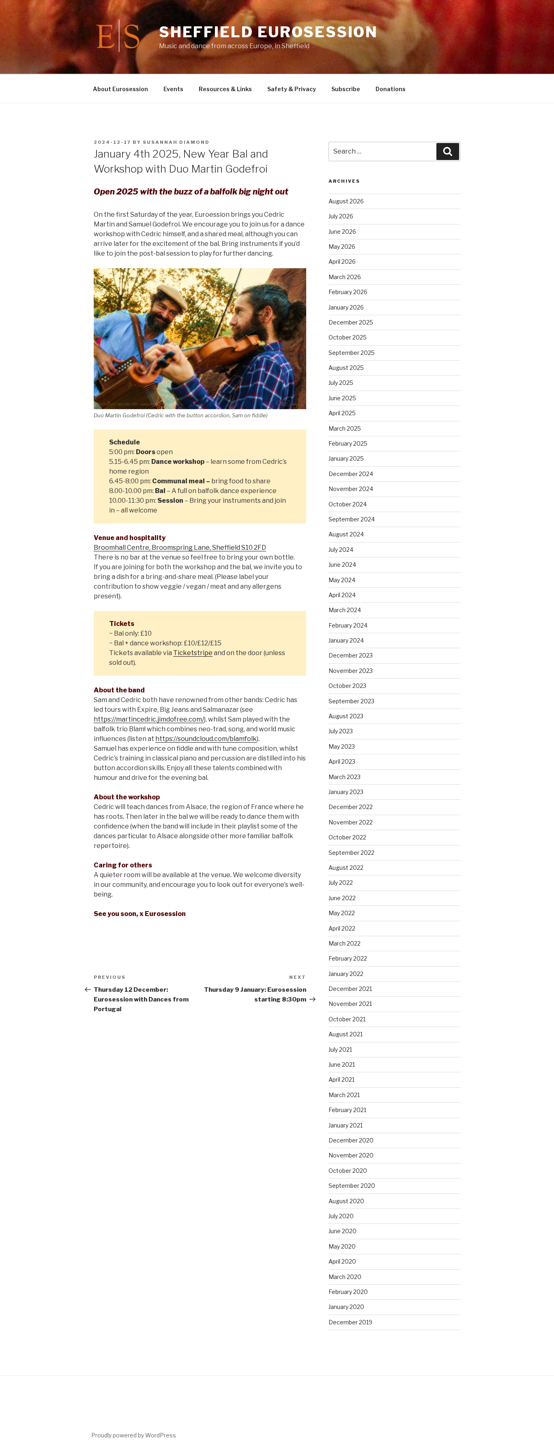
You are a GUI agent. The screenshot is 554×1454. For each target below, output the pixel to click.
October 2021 (347, 1019)
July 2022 (341, 882)
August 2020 (346, 1201)
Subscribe (345, 88)
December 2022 (351, 806)
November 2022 (351, 822)
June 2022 (342, 898)
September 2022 (351, 852)
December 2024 (351, 473)
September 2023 (351, 701)
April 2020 (342, 1261)
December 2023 (351, 655)
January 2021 (346, 1125)
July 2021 (340, 1049)
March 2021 (344, 1094)
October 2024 (348, 504)
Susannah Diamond (176, 142)
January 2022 (346, 973)
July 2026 (341, 216)
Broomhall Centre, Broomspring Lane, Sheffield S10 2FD (180, 547)
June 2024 (342, 564)
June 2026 (342, 231)
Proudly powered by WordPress (133, 1435)
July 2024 (341, 549)
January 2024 (346, 640)
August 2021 (346, 1034)
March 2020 (345, 1276)
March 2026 (345, 276)
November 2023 (351, 670)
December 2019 (350, 1322)
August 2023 (346, 716)
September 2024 (352, 519)
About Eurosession (120, 88)
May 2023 (342, 746)
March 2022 (345, 943)
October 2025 (348, 337)
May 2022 (342, 913)
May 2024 (342, 579)
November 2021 (350, 1003)
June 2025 (342, 398)
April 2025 (342, 413)
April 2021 (341, 1079)
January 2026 (346, 307)
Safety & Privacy (291, 88)
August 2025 (346, 367)
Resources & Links (225, 88)
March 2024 (345, 609)
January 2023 (346, 791)
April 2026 (342, 261)
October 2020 (348, 1170)
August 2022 (346, 867)
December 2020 (351, 1140)
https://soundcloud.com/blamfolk (206, 739)
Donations (391, 88)
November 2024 (351, 488)
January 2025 (346, 458)
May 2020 (342, 1246)
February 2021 (347, 1109)
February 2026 (348, 291)
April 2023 (342, 761)
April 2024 (342, 594)
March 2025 (345, 428)
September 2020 (352, 1185)
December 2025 (351, 322)
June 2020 (342, 1231)
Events (173, 88)
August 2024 (346, 534)
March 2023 (345, 776)
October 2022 (347, 837)
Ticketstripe (193, 653)
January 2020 (346, 1306)
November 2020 (351, 1155)
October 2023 (347, 685)
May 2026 (342, 246)
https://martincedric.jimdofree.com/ (149, 719)
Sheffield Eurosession (268, 32)
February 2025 (348, 443)
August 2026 (346, 201)
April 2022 (342, 928)
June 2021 (342, 1064)
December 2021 (350, 988)
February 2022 (348, 958)
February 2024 (348, 625)
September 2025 (352, 352)
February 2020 (348, 1291)
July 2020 (341, 1216)
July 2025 (341, 382)
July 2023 (341, 731)
